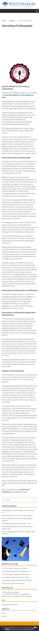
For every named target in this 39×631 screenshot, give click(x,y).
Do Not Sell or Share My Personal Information (22, 629)
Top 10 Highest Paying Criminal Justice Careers (15, 577)
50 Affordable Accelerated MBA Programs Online (16, 523)
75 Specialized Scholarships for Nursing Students (16, 594)
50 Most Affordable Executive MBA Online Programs (17, 515)
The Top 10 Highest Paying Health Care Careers (16, 574)
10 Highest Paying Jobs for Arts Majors (13, 583)
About (3, 613)
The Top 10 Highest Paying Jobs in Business (15, 568)
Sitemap (4, 616)
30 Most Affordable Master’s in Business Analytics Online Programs (18, 532)
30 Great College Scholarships (10, 592)
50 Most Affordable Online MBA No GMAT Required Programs (17, 519)
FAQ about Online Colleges (10, 604)
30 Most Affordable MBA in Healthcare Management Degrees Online (17, 527)
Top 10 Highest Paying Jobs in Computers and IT (16, 571)
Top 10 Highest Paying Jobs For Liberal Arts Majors (17, 580)
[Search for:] (19, 500)
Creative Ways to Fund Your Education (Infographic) (17, 596)
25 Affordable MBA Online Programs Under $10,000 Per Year (18, 511)
